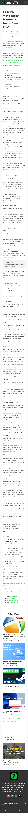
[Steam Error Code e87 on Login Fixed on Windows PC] (14, 676)
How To (10, 640)
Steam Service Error (14, 602)
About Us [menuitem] (4, 802)
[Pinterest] (8, 796)
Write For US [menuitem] (23, 803)
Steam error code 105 (14, 596)
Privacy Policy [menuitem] (17, 802)
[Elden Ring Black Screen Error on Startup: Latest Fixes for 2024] (14, 751)
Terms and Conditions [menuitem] (13, 803)
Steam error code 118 (14, 598)
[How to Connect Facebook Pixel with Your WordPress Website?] (14, 651)
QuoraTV (12, 2)
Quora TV (13, 810)
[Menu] (25, 2)
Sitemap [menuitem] (3, 804)
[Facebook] (16, 796)
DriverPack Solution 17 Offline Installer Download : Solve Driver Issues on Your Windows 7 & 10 (14, 636)
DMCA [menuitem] (24, 802)
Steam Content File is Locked (16, 600)
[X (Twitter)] (19, 796)
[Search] (22, 2)
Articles (5, 665)
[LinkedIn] (12, 796)
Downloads (5, 640)
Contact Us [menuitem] (10, 802)
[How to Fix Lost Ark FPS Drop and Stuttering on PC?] (14, 726)
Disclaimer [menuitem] (4, 803)
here (10, 559)
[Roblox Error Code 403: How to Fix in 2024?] (14, 701)
